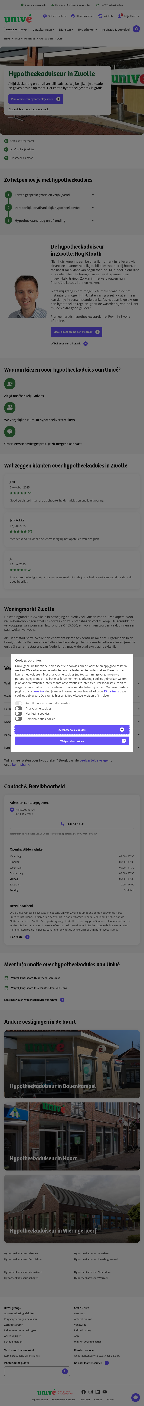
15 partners (111, 691)
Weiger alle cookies (72, 741)
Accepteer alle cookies (72, 729)
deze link (38, 691)
